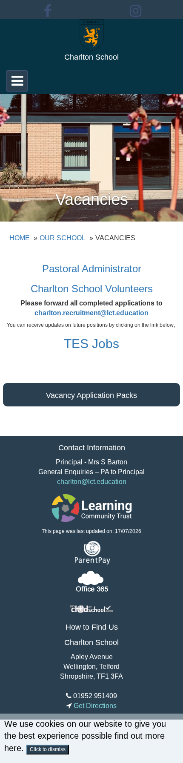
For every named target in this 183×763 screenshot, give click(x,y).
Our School (63, 238)
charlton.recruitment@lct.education (91, 313)
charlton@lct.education (91, 481)
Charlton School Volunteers (92, 288)
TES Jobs (91, 344)
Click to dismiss (48, 749)
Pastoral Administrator (91, 268)
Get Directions (94, 705)
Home (19, 238)
